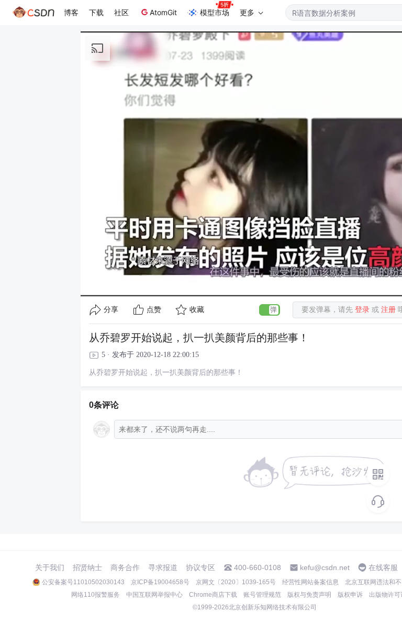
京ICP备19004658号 (160, 582)
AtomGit (163, 12)
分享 (111, 310)
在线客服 (383, 567)
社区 (121, 12)
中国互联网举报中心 (154, 594)
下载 (96, 12)
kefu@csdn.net (325, 567)
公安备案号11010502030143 (83, 582)
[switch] (269, 309)
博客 (71, 12)
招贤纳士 (87, 567)
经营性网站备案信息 (310, 582)
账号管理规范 (262, 594)
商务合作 (125, 567)
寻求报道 (162, 567)
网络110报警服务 (95, 594)
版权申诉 (350, 594)
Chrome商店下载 (213, 594)
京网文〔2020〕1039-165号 (236, 582)
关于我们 (49, 567)
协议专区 (200, 567)
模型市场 (214, 12)
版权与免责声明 (309, 594)
